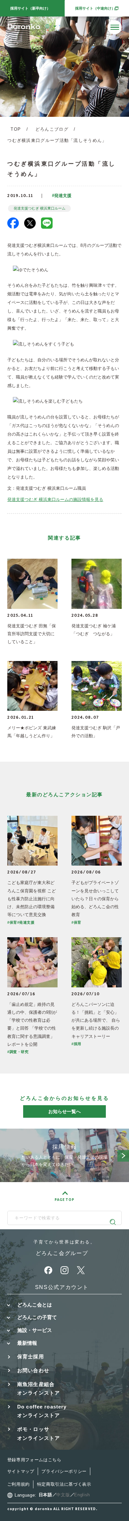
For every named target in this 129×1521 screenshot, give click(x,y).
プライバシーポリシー (64, 1471)
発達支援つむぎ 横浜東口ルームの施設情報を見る (55, 499)
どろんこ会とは (34, 1304)
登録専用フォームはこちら (34, 1459)
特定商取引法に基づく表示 (64, 1484)
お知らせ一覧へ (64, 1111)
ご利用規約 (18, 1484)
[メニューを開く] (115, 27)
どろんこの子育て (37, 1317)
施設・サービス (34, 1330)
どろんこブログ (51, 129)
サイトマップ (20, 1471)
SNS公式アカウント (62, 1287)
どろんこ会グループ (62, 1253)
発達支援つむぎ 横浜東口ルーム (39, 208)
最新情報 (27, 1343)
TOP (16, 129)
